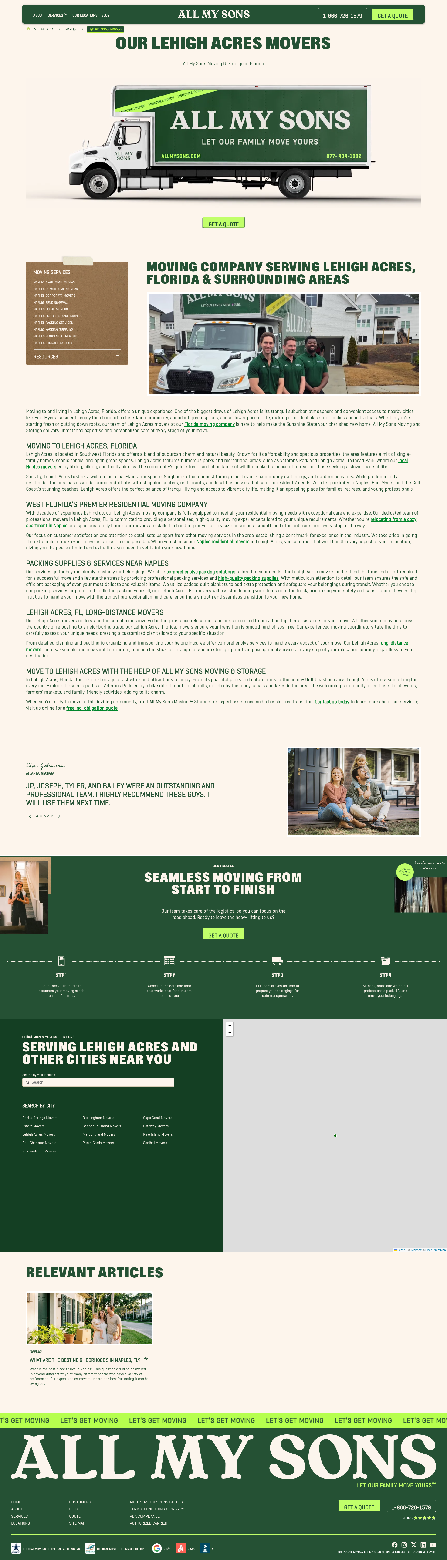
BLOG (73, 1507)
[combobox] (101, 1082)
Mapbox (416, 1250)
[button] (77, 270)
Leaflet (401, 1250)
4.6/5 (167, 1548)
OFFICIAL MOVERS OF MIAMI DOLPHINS (121, 1548)
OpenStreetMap (435, 1250)
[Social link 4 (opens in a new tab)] (423, 1546)
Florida (47, 29)
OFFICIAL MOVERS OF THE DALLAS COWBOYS (51, 1548)
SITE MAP (77, 1521)
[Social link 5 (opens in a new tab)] (433, 1546)
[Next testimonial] (59, 816)
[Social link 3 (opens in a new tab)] (414, 1546)
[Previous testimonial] (30, 816)
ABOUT (17, 1507)
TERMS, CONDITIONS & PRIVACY (157, 1507)
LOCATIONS (20, 1521)
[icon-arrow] (146, 1358)
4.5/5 (191, 1548)
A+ (213, 1548)
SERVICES (19, 1515)
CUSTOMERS (80, 1500)
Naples (70, 29)
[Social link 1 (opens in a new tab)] (395, 1546)
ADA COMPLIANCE (145, 1515)
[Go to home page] (28, 29)
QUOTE (75, 1515)
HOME (16, 1500)
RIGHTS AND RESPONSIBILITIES (156, 1500)
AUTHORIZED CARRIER (148, 1521)
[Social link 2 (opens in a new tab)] (404, 1546)
